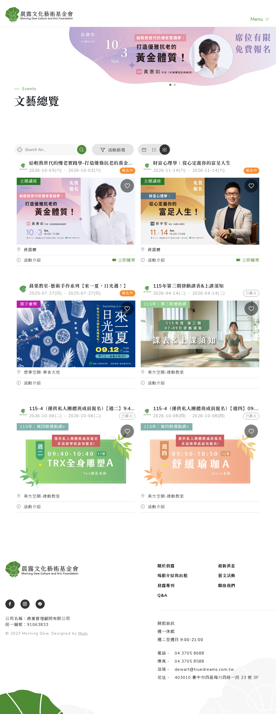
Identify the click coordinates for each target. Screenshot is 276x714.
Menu (256, 19)
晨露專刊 (166, 585)
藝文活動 (226, 575)
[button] (170, 85)
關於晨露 (166, 566)
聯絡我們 (226, 585)
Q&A (162, 595)
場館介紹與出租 (172, 575)
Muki (83, 633)
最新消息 (226, 566)
